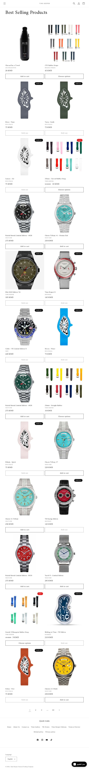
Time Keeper (14, 766)
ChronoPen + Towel (12, 66)
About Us (16, 727)
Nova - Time (9, 122)
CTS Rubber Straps (51, 66)
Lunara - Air (9, 179)
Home (9, 727)
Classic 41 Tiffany (11, 519)
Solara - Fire (9, 689)
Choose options (64, 76)
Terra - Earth (49, 122)
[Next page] (59, 710)
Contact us (25, 727)
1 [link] (29, 710)
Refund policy (38, 732)
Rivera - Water (50, 349)
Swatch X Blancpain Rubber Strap (17, 632)
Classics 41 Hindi (51, 689)
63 (53, 710)
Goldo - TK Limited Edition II (16, 349)
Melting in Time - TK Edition (55, 632)
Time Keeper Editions (59, 727)
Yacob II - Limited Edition (54, 576)
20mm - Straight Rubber (53, 406)
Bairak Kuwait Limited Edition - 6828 (18, 236)
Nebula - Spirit (10, 462)
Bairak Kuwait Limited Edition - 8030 (18, 576)
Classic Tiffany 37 (51, 462)
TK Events (45, 727)
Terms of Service (74, 727)
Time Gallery (35, 727)
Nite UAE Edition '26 (13, 292)
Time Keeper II (50, 292)
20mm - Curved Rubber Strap (55, 179)
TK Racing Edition (51, 519)
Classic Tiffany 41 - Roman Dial (56, 236)
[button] (4, 3)
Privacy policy (50, 732)
